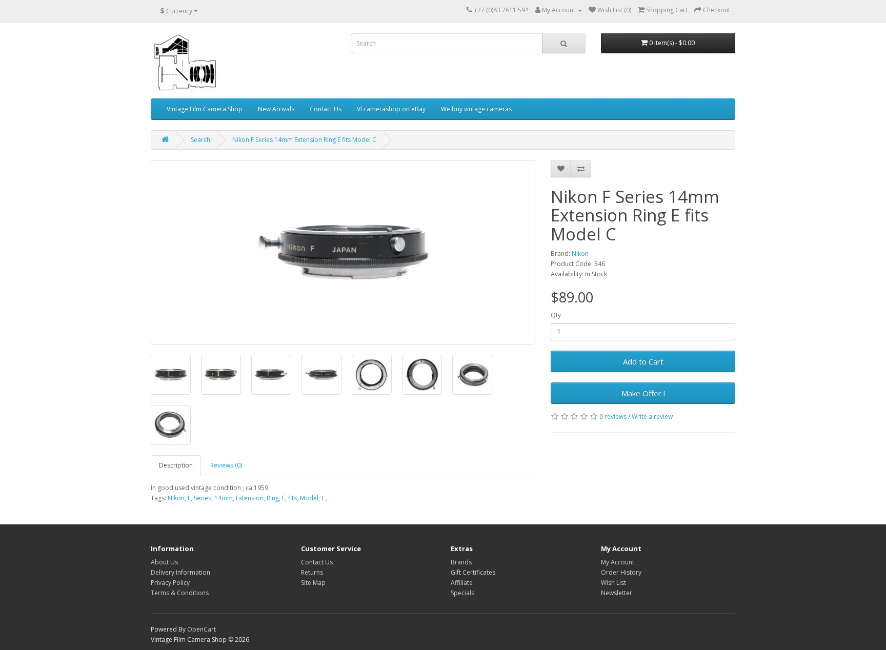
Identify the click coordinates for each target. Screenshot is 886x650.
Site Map (313, 582)
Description (176, 465)
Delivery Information (180, 572)
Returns (312, 572)
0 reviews (613, 416)
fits (292, 498)
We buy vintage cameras (476, 109)
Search (200, 139)
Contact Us (325, 109)
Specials (462, 592)
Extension (250, 498)
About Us (164, 562)
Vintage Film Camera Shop (205, 109)
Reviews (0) (226, 465)
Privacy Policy (170, 582)
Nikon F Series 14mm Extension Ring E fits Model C (304, 139)
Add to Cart (643, 361)
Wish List (613, 582)
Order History (621, 572)
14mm (223, 498)
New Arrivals (276, 109)
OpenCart (201, 629)
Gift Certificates (473, 572)
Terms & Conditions (180, 592)
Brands (461, 562)
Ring (273, 498)
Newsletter (616, 592)
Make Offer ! (643, 393)
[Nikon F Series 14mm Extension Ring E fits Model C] (343, 252)
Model (309, 498)
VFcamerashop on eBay (391, 109)
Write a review (652, 416)
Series (202, 498)
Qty (556, 315)
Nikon (580, 253)
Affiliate (462, 582)
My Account (617, 562)
